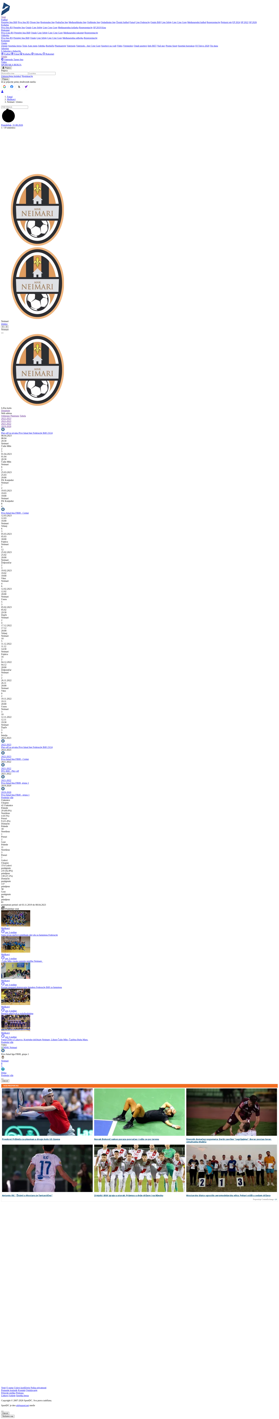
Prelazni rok (226, 22)
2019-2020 (6, 426)
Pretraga (20, 1393)
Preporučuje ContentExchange (263, 1199)
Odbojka (38, 54)
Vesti (3, 17)
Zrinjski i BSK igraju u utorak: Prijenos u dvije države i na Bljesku (128, 1195)
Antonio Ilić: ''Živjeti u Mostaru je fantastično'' (27, 1195)
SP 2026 (253, 22)
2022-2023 (6, 418)
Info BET (152, 46)
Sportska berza (15, 46)
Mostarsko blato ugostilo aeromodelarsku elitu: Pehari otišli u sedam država (228, 1195)
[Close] (2, 1411)
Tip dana (214, 46)
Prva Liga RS (7, 33)
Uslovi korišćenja (22, 1387)
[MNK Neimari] (9, 1047)
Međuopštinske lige (77, 22)
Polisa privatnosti (38, 1387)
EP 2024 (236, 22)
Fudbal (7, 54)
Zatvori (5, 1081)
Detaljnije (5, 410)
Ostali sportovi (140, 46)
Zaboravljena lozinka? (11, 76)
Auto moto (32, 46)
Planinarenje (60, 46)
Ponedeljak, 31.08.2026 (12, 125)
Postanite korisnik (9, 1390)
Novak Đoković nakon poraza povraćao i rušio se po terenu (126, 1139)
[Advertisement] (139, 151)
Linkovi (4, 1395)
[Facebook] (11, 86)
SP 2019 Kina (99, 27)
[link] (139, 443)
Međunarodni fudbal (196, 22)
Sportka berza (22, 1395)
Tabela (23, 416)
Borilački (50, 46)
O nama (10, 1387)
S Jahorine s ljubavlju (11, 51)
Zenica (4, 324)
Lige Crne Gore (179, 22)
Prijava (7, 68)
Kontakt (21, 1390)
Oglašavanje (31, 1390)
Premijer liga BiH (9, 22)
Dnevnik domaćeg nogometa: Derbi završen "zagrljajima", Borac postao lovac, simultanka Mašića (229, 1140)
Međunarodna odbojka (72, 38)
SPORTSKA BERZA (11, 65)
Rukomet (49, 54)
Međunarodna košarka (68, 27)
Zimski (4, 46)
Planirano (14, 416)
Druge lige (35, 22)
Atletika (41, 46)
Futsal (132, 22)
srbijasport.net (22, 1405)
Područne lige (61, 22)
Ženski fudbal (122, 22)
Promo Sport (171, 46)
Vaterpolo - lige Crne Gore (88, 46)
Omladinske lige (108, 22)
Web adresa (6, 413)
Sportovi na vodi (108, 46)
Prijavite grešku (8, 1393)
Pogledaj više (7, 797)
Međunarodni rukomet (73, 33)
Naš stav (161, 46)
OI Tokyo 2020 (202, 46)
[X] (19, 87)
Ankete (12, 1395)
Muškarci (11, 99)
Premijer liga (19, 27)
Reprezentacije (213, 22)
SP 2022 (244, 22)
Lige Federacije (143, 22)
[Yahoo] (26, 86)
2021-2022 (6, 423)
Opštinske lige (93, 22)
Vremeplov (128, 46)
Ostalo (29, 27)
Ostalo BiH (155, 22)
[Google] (4, 86)
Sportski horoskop (186, 46)
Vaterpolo (71, 46)
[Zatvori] (2, 1078)
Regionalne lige (47, 22)
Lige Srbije (166, 22)
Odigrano (5, 416)
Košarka (26, 54)
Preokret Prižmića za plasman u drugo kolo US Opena (31, 1139)
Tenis (24, 46)
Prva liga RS (23, 22)
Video (119, 46)
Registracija (27, 76)
